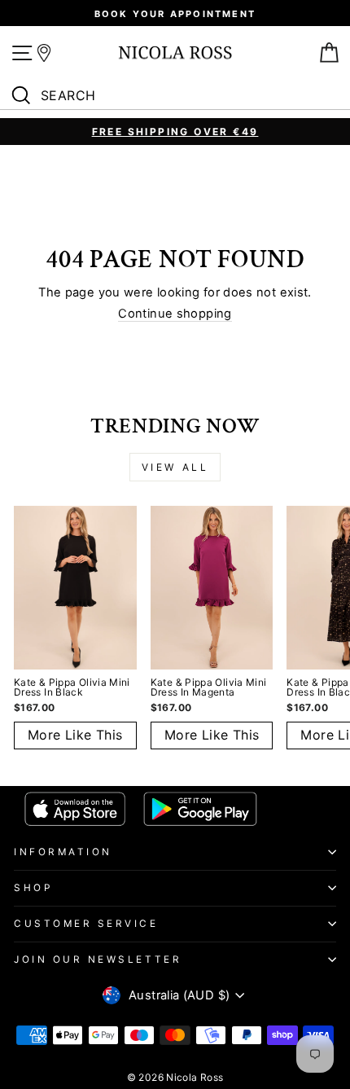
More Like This (75, 735)
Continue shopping (174, 314)
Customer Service (86, 923)
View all (175, 467)
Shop (33, 888)
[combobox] (179, 96)
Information (63, 852)
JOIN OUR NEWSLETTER (98, 959)
